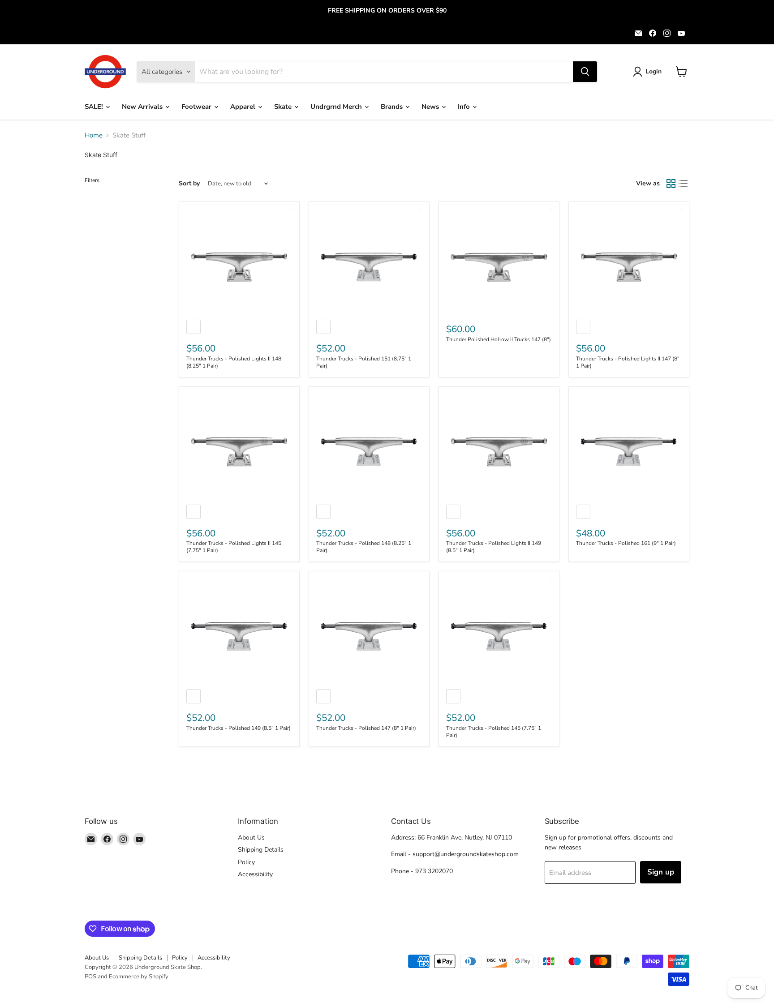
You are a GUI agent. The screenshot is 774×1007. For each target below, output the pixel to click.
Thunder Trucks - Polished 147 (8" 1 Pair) (366, 728)
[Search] (585, 71)
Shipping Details (261, 849)
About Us (251, 837)
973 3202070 (434, 871)
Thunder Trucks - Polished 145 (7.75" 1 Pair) (493, 731)
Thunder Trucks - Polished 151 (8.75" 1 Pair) (363, 362)
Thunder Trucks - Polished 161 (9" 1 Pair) (626, 543)
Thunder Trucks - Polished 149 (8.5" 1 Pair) (238, 728)
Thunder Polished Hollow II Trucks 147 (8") (498, 339)
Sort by (189, 183)
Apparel (243, 106)
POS (90, 977)
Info (465, 106)
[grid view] (671, 183)
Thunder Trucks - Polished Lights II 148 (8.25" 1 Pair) (233, 362)
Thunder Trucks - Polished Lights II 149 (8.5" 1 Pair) (493, 547)
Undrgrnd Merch (337, 106)
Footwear (197, 106)
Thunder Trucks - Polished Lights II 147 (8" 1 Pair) (627, 362)
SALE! (95, 106)
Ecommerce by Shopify (138, 977)
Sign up (660, 872)
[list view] (683, 183)
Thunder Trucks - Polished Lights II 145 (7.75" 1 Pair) (233, 547)
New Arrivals (143, 106)
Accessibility (255, 874)
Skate (283, 106)
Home (94, 135)
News (431, 106)
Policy (246, 862)
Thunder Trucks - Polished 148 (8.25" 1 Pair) (363, 547)
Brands (392, 106)
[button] (649, 71)
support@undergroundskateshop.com (466, 854)
